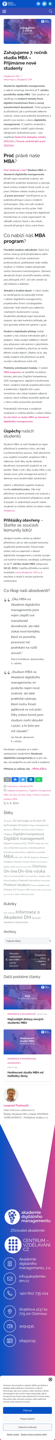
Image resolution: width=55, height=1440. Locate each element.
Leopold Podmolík (16, 1106)
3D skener (8, 821)
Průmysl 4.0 (10, 889)
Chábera (8, 834)
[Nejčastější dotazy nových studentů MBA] (27, 987)
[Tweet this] (23, 779)
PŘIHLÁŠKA (39, 769)
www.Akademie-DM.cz (27, 572)
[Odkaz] (9, 4)
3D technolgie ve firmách (27, 820)
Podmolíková (34, 880)
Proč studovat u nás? (15, 170)
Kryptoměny (23, 848)
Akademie (9, 510)
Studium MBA (10, 799)
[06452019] (11, 1341)
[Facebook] (38, 3)
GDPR (31, 843)
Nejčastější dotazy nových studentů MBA (25, 1020)
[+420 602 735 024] (11, 1293)
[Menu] (4, 11)
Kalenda (14, 847)
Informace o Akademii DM (20, 786)
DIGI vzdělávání (9, 913)
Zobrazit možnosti (27, 1427)
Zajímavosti (21, 922)
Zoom (17, 894)
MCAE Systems (31, 857)
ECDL (24, 843)
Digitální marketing (12, 843)
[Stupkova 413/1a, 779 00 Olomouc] (11, 1311)
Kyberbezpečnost (37, 847)
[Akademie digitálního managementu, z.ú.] (11, 1264)
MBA (6, 794)
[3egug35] (11, 1326)
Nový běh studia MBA (24, 867)
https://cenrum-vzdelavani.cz (19, 1110)
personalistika (18, 876)
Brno (16, 829)
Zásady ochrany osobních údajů (34, 1434)
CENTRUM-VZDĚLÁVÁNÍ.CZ (32, 830)
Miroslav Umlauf (21, 861)
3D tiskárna (24, 825)
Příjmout (27, 1410)
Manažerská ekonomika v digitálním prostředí (24, 852)
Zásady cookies (13, 1434)
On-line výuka (25, 794)
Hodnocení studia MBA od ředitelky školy (25, 1074)
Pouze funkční (27, 1418)
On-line (13, 794)
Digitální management (40, 790)
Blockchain (8, 830)
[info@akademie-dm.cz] (11, 1279)
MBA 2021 (18, 857)
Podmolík (23, 880)
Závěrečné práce (27, 894)
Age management (39, 825)
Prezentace (45, 880)
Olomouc (39, 866)
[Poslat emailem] (7, 779)
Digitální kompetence (17, 790)
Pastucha (7, 876)
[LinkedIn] (50, 3)
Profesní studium (41, 794)
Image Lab (39, 843)
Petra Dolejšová (11, 880)
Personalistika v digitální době (37, 876)
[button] (50, 1379)
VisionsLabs (36, 890)
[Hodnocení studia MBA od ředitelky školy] (27, 1031)
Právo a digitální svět (40, 885)
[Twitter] (44, 3)
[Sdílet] (15, 779)
